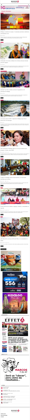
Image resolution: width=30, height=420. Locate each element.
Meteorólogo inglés (5, 394)
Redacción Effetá (3, 35)
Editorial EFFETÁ (5, 387)
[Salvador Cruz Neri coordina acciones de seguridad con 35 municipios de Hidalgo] (15, 79)
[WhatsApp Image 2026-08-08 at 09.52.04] (15, 7)
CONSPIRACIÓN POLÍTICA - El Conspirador (8, 396)
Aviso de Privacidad (4, 415)
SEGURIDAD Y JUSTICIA (3, 71)
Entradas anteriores (4, 249)
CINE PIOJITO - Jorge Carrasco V (7, 393)
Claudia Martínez (3, 64)
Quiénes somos (3, 413)
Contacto (2, 416)
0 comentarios (7, 242)
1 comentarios (7, 152)
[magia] (15, 303)
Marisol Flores (2, 122)
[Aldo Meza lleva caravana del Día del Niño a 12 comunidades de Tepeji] (15, 226)
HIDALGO (2, 13)
